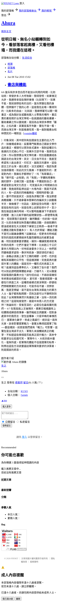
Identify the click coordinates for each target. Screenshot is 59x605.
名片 (10, 71)
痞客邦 (19, 382)
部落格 (11, 67)
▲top (4, 400)
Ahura (8, 23)
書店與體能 (17, 85)
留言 (25, 382)
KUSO (24, 391)
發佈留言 (7, 425)
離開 (18, 599)
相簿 (10, 64)
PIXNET (14, 558)
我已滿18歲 (8, 599)
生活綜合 (27, 57)
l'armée (24, 395)
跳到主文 (6, 31)
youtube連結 (30, 133)
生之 (3, 365)
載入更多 (7, 406)
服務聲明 (34, 562)
